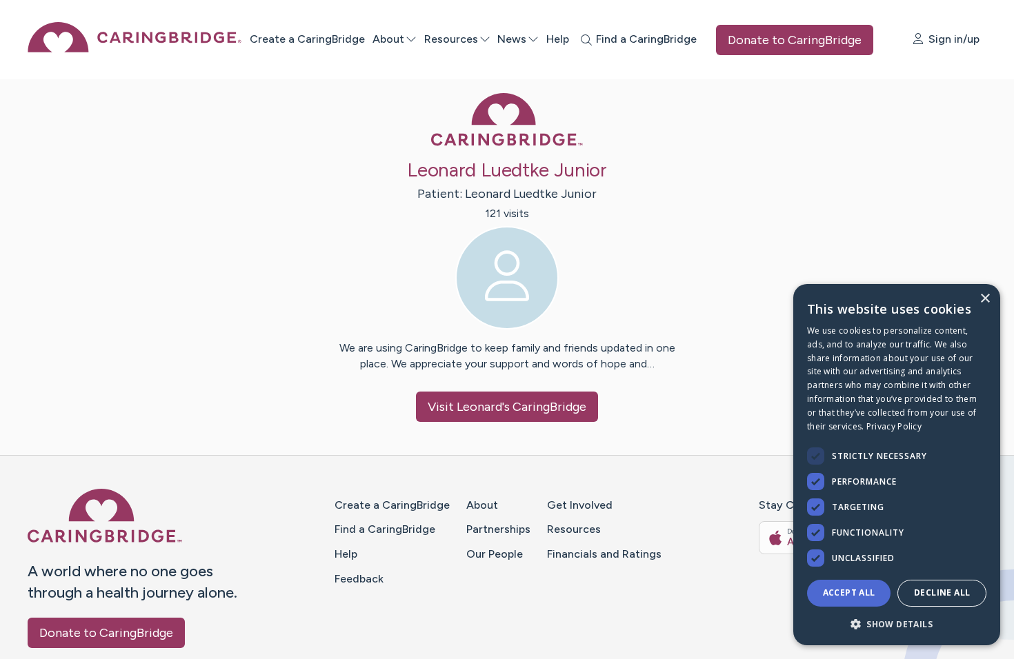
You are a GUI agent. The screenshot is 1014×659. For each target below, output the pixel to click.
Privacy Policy (894, 426)
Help (557, 38)
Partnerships (498, 529)
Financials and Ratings (604, 553)
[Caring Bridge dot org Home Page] (134, 48)
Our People (494, 553)
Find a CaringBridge (385, 529)
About (388, 38)
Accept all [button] (849, 592)
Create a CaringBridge (307, 38)
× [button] (985, 299)
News (511, 38)
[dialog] (896, 464)
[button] (896, 623)
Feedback (359, 578)
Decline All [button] (942, 592)
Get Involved (580, 504)
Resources (451, 38)
